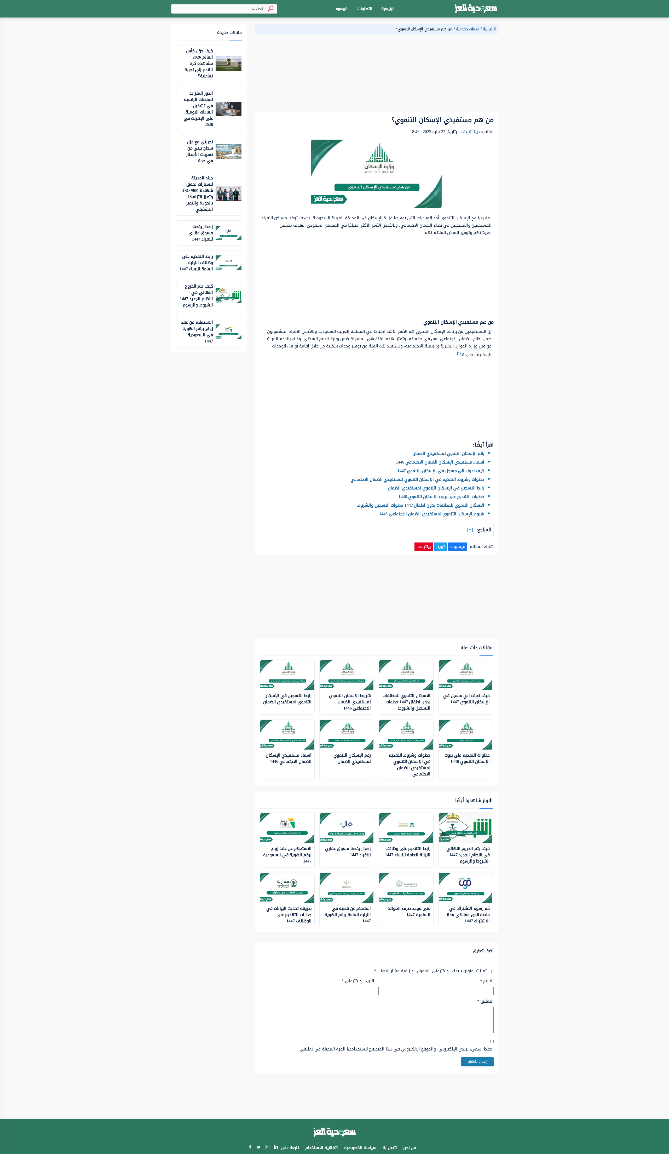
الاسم (487, 981)
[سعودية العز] (476, 8)
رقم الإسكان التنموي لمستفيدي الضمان (448, 453)
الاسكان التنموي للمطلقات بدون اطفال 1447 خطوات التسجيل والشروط (420, 505)
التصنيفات (364, 8)
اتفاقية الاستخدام (321, 1148)
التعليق (485, 1001)
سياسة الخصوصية (360, 1148)
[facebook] (250, 1147)
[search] (268, 9)
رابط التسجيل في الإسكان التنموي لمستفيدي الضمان (436, 488)
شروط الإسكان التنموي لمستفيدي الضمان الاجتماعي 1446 (431, 514)
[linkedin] (276, 1147)
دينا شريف (470, 132)
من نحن (409, 1148)
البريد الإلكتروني (358, 981)
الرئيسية (388, 8)
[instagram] (267, 1148)
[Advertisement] (376, 75)
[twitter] (258, 1147)
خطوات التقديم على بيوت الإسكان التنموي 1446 (441, 497)
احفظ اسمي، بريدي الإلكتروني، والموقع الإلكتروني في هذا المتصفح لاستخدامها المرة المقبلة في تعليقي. (396, 1049)
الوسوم (341, 8)
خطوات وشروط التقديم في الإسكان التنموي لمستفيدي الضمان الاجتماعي (417, 479)
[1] (459, 353)
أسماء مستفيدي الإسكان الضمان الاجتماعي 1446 (440, 462)
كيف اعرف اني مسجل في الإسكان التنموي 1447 (441, 471)
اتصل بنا (390, 1148)
